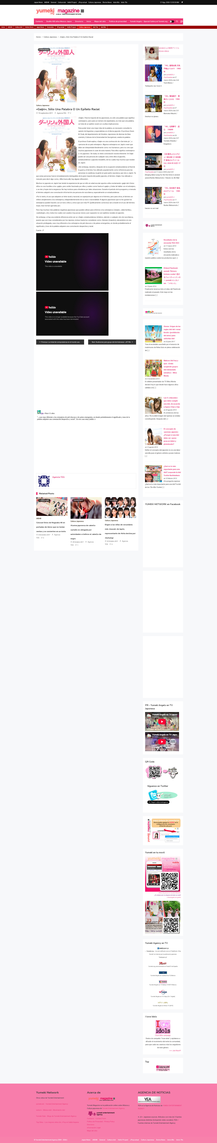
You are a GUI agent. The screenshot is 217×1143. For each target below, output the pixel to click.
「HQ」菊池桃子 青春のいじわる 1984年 (172, 99)
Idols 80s (116, 2)
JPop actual (82, 2)
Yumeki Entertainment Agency (113, 1108)
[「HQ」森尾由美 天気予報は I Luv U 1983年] (153, 73)
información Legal (93, 1128)
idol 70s (95, 27)
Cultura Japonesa (94, 2)
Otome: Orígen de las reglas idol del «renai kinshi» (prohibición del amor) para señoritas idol (172, 332)
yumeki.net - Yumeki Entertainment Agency (52, 1104)
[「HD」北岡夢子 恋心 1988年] (153, 134)
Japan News (38, 2)
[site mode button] (172, 21)
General (53, 2)
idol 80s (103, 27)
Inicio (89, 21)
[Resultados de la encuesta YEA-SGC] (153, 247)
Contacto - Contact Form (96, 1119)
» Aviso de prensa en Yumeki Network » (169, 893)
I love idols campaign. (163, 1035)
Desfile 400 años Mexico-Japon (59, 21)
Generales (50, 27)
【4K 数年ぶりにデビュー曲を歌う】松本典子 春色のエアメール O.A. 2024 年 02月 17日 (172, 160)
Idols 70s (124, 2)
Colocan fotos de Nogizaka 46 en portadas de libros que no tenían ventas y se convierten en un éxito (51, 527)
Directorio (79, 21)
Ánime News (107, 2)
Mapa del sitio (100, 21)
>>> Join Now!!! (175, 1051)
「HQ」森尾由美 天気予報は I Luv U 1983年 (172, 69)
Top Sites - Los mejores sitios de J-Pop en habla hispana (57, 1122)
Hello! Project (72, 2)
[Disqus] (86, 376)
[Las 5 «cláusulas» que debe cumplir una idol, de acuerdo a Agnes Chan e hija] (153, 405)
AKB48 (46, 2)
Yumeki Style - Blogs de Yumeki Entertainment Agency (56, 1116)
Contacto (39, 21)
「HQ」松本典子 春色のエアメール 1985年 (172, 191)
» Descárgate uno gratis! (174, 897)
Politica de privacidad (118, 21)
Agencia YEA (61, 113)
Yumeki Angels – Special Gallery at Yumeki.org (148, 21)
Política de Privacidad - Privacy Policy (100, 1122)
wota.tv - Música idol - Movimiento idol (50, 1110)
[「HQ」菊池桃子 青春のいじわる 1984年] (153, 103)
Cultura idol (62, 2)
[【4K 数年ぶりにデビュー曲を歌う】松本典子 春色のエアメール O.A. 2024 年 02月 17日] (153, 161)
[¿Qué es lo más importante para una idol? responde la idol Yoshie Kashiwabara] (153, 474)
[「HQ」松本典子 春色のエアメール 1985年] (153, 195)
